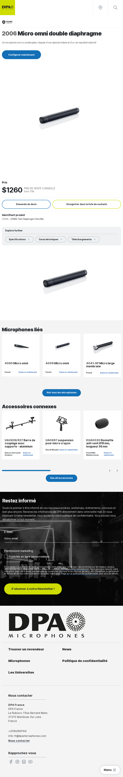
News (66, 649)
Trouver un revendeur (26, 649)
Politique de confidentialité (84, 661)
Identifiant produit (13, 215)
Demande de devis (26, 204)
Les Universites (21, 672)
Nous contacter (19, 740)
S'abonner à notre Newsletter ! (33, 588)
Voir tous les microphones (62, 392)
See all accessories (61, 478)
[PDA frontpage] (7, 7)
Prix (4, 182)
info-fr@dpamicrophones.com (27, 735)
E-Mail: (8, 532)
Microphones (19, 661)
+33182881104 (17, 731)
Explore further (14, 230)
